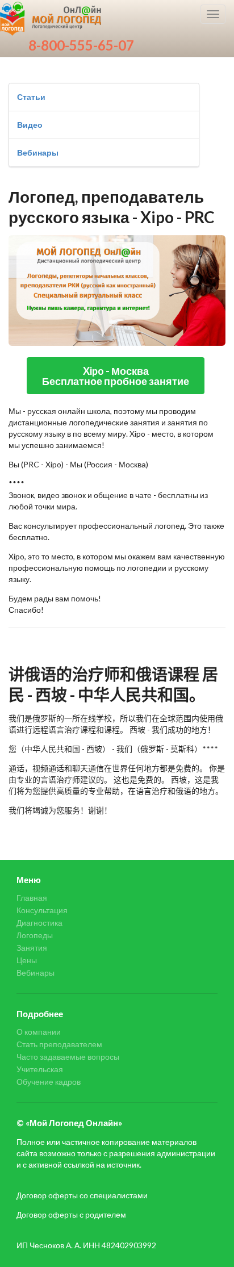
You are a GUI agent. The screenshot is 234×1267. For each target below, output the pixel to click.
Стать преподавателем (59, 1044)
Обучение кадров (48, 1081)
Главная (31, 897)
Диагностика (39, 922)
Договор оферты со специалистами (82, 1195)
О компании (38, 1031)
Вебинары (37, 152)
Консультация (42, 910)
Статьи (31, 97)
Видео (30, 124)
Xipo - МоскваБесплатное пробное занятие (115, 376)
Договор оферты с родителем (71, 1214)
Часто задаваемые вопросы (67, 1056)
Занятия (31, 947)
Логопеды (34, 935)
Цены (26, 960)
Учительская (39, 1069)
